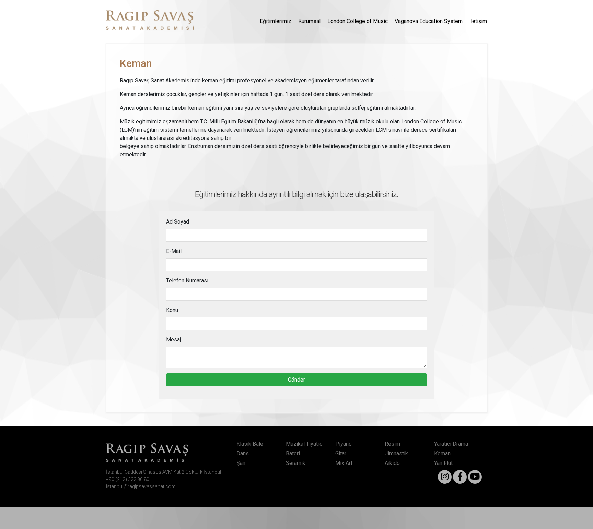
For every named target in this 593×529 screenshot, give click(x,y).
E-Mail (174, 251)
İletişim (478, 21)
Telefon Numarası (187, 280)
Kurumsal (309, 21)
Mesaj (173, 339)
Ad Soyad (177, 221)
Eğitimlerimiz (275, 21)
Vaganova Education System (429, 21)
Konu (172, 310)
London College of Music (357, 21)
